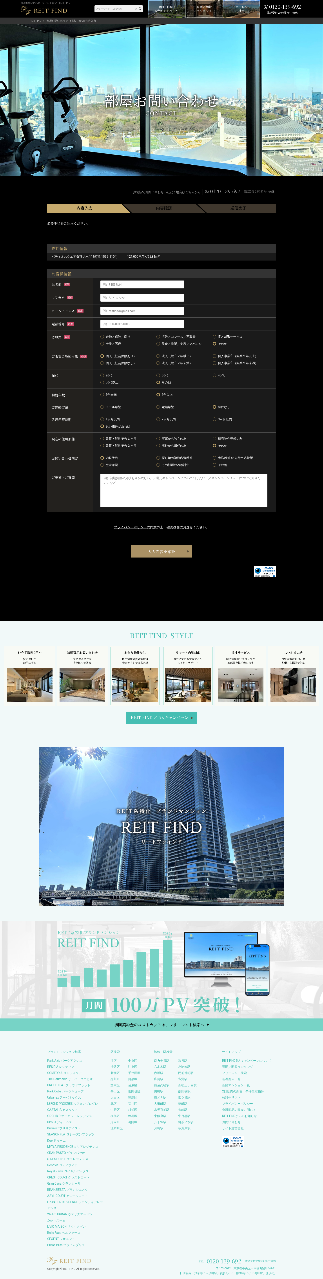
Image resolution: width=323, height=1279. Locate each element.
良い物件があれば (118, 426)
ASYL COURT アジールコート (67, 1196)
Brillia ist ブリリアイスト (64, 1128)
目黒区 (132, 1079)
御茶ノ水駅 (186, 1122)
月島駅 (158, 1128)
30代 (165, 375)
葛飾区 (132, 1122)
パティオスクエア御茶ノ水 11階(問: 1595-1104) (85, 256)
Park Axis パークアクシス (64, 1060)
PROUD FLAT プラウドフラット (68, 1085)
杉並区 (132, 1110)
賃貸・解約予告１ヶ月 (121, 438)
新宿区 (115, 1073)
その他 (222, 343)
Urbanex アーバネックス (64, 1097)
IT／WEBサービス (230, 336)
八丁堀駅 (160, 1122)
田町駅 (158, 1091)
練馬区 (132, 1116)
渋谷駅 (182, 1060)
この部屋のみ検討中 (175, 465)
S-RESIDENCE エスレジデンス (67, 1159)
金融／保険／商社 (118, 336)
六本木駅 (160, 1067)
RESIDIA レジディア (60, 1067)
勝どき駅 (160, 1097)
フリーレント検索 (234, 1073)
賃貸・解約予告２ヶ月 (121, 445)
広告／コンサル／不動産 (179, 336)
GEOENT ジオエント (61, 1239)
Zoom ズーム (56, 1220)
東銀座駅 (160, 1116)
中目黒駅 (184, 1116)
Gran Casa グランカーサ (64, 1183)
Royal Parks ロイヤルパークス (68, 1171)
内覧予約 (112, 458)
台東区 (132, 1085)
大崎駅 (182, 1110)
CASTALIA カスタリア (62, 1110)
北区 (114, 1103)
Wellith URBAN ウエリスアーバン (70, 1214)
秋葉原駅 (184, 1128)
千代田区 (134, 1073)
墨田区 (115, 1091)
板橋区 (115, 1116)
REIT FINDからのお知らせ (239, 1116)
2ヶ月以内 (169, 419)
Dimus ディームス (59, 1122)
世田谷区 (134, 1091)
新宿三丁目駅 (187, 1085)
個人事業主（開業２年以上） (238, 356)
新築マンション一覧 (236, 1085)
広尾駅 (158, 1079)
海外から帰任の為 (174, 445)
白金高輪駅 (161, 1085)
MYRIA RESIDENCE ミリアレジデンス (72, 1146)
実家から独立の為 (174, 438)
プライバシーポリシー (130, 527)
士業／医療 (113, 343)
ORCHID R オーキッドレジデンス (69, 1116)
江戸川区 (117, 1128)
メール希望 (113, 407)
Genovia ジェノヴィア (62, 1165)
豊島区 (132, 1097)
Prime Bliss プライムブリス (66, 1245)
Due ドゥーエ (56, 1140)
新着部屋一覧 (231, 1079)
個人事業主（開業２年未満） (238, 363)
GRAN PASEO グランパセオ (66, 1153)
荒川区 (132, 1103)
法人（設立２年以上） (177, 356)
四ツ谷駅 (184, 1097)
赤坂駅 (158, 1073)
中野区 (115, 1110)
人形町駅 (160, 1103)
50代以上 (112, 382)
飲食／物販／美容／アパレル (182, 343)
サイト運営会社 (233, 1128)
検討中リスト (231, 1097)
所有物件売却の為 (230, 438)
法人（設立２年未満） (177, 363)
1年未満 (111, 394)
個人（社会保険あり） (121, 356)
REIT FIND (35, 20)
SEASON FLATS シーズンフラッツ (70, 1134)
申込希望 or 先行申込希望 (235, 458)
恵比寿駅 (184, 1067)
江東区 (132, 1067)
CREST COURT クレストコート (68, 1177)
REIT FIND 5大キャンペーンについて (247, 1060)
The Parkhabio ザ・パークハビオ (70, 1079)
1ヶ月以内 (113, 419)
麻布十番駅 (161, 1060)
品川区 (115, 1079)
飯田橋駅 (184, 1091)
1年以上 (167, 394)
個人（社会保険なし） (121, 363)
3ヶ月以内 (225, 419)
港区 (114, 1060)
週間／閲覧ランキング (237, 1067)
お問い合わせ (231, 1122)
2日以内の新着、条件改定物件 (243, 1091)
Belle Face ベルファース (63, 1232)
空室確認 (112, 465)
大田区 (115, 1097)
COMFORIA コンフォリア (64, 1073)
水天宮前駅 (161, 1110)
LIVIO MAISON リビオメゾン (66, 1226)
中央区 (132, 1060)
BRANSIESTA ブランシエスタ (67, 1189)
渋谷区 (115, 1067)
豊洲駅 (182, 1079)
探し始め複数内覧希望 (177, 458)
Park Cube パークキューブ (65, 1091)
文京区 (115, 1085)
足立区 (115, 1122)
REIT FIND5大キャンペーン (160, 717)
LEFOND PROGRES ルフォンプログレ (72, 1103)
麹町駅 (182, 1103)
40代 (221, 375)
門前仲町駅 (186, 1073)
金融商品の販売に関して (239, 1110)
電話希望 (168, 407)
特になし (224, 407)
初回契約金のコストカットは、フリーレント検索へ (159, 1024)
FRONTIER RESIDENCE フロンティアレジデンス (75, 1205)
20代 (109, 375)
